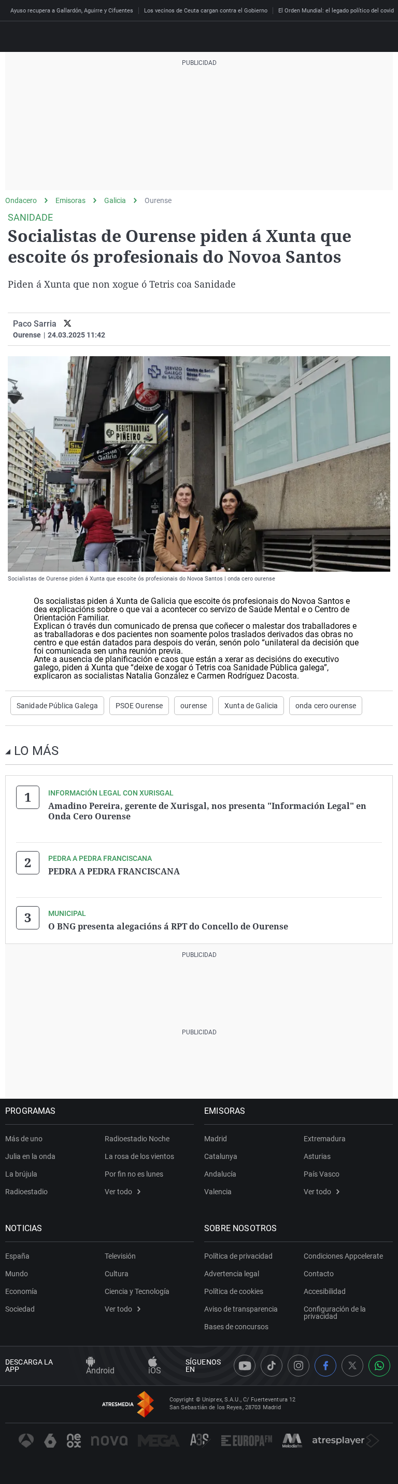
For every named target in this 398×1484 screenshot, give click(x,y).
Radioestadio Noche (137, 1139)
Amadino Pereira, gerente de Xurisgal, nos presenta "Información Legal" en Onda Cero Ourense (207, 811)
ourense (193, 705)
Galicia (115, 200)
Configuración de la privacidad (335, 1312)
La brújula (21, 1174)
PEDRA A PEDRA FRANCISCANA (114, 871)
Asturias (317, 1156)
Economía (21, 1291)
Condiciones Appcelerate (343, 1256)
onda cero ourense (325, 705)
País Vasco (321, 1174)
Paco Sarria (34, 324)
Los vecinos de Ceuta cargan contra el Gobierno (205, 11)
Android (100, 1370)
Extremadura (325, 1139)
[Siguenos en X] (352, 1366)
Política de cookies (233, 1291)
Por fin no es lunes (134, 1174)
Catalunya (220, 1156)
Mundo (16, 1274)
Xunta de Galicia (251, 705)
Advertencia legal (231, 1274)
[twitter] (68, 323)
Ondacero (21, 200)
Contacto (319, 1274)
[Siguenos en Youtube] (244, 1366)
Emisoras (70, 200)
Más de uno (23, 1139)
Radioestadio (26, 1192)
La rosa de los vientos (139, 1156)
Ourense (158, 200)
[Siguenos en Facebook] (325, 1366)
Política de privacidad (238, 1256)
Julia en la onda (30, 1156)
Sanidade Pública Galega (57, 705)
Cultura (117, 1274)
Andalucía (220, 1174)
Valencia (218, 1192)
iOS (154, 1370)
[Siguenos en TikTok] (271, 1366)
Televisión (120, 1256)
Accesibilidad (325, 1291)
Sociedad (20, 1309)
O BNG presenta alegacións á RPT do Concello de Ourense (168, 926)
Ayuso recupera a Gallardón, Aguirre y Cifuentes (71, 11)
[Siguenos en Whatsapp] (379, 1366)
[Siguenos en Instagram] (298, 1366)
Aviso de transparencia (241, 1309)
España (17, 1256)
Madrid (215, 1139)
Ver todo (118, 1191)
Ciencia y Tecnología (137, 1291)
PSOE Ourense (139, 705)
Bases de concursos (236, 1327)
